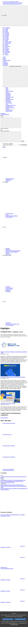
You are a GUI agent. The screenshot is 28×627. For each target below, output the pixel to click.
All (1, 129)
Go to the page (23, 144)
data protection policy (13, 623)
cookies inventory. (14, 624)
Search (2, 115)
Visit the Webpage (4, 417)
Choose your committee (8, 143)
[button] (15, 163)
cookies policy (22, 623)
